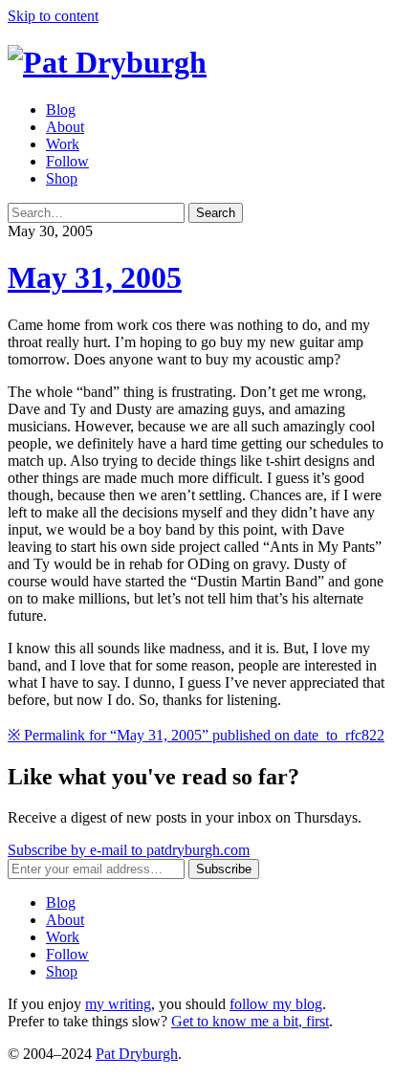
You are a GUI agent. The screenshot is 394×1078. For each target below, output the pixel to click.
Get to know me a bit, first (250, 1021)
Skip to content (53, 16)
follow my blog (276, 1004)
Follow (67, 161)
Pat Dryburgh (137, 1053)
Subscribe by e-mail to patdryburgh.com (129, 850)
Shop (61, 178)
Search (215, 213)
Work (62, 144)
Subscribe (224, 869)
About (65, 127)
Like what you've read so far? (153, 776)
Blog (61, 109)
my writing (118, 1004)
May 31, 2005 (95, 277)
